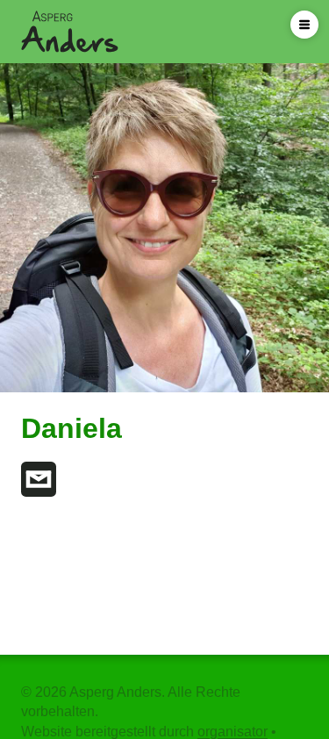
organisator (232, 731)
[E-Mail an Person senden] (38, 479)
